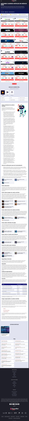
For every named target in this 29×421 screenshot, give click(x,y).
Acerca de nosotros (14, 391)
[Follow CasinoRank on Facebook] (10, 404)
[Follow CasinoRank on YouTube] (15, 404)
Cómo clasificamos (14, 394)
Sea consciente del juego (6, 310)
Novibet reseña (7, 59)
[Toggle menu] (1, 1)
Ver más (14, 83)
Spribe (14, 384)
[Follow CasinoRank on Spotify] (17, 404)
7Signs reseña (7, 70)
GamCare (4, 308)
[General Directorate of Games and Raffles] (4, 413)
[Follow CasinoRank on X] (13, 404)
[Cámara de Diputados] (10, 413)
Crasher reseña (21, 70)
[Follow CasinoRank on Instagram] (12, 404)
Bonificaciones (14, 371)
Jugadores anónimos (5, 311)
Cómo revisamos (14, 395)
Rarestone (14, 385)
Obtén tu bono (7, 36)
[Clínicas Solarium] (19, 413)
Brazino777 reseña (21, 37)
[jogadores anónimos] (15, 413)
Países (14, 375)
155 (14, 386)
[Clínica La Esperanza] (22, 413)
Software (14, 374)
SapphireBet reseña (21, 59)
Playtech (14, 381)
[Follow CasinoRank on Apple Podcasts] (18, 404)
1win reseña (7, 37)
